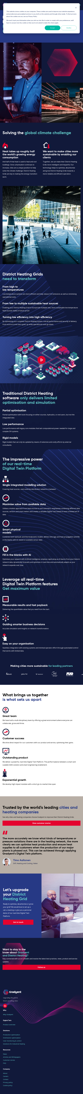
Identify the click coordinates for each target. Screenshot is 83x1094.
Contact (5, 1079)
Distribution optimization (12, 1038)
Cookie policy (7, 1085)
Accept (52, 28)
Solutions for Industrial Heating (14, 1044)
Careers (5, 1076)
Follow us (41, 967)
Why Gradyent (8, 1014)
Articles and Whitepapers (11, 1057)
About (5, 1073)
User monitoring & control (12, 1041)
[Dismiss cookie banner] (76, 7)
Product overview (9, 1025)
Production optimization (11, 1035)
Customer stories (9, 1060)
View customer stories (41, 823)
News (5, 1054)
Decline (69, 28)
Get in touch (18, 922)
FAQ (4, 1063)
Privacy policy (8, 1082)
